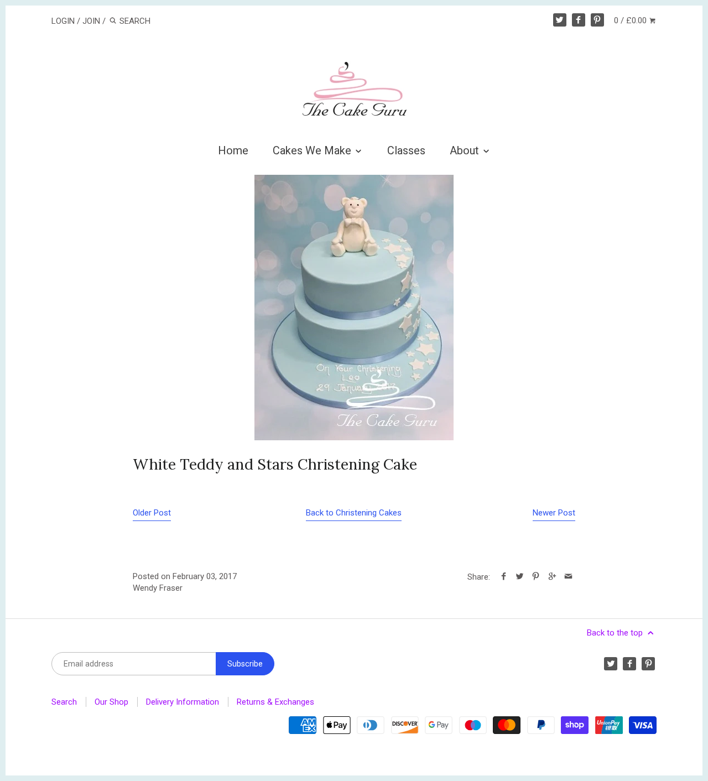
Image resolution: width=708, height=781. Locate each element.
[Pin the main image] (535, 577)
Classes (406, 150)
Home (233, 150)
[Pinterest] (597, 20)
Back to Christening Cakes (354, 513)
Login (63, 21)
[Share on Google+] (551, 577)
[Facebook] (578, 20)
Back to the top (616, 633)
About (466, 150)
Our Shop (111, 702)
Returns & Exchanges (275, 702)
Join (91, 21)
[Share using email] (568, 577)
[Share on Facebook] (503, 577)
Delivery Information (182, 702)
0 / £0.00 (631, 20)
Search (64, 702)
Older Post (152, 513)
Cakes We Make (313, 150)
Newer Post (554, 513)
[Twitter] (559, 20)
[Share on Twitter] (519, 577)
